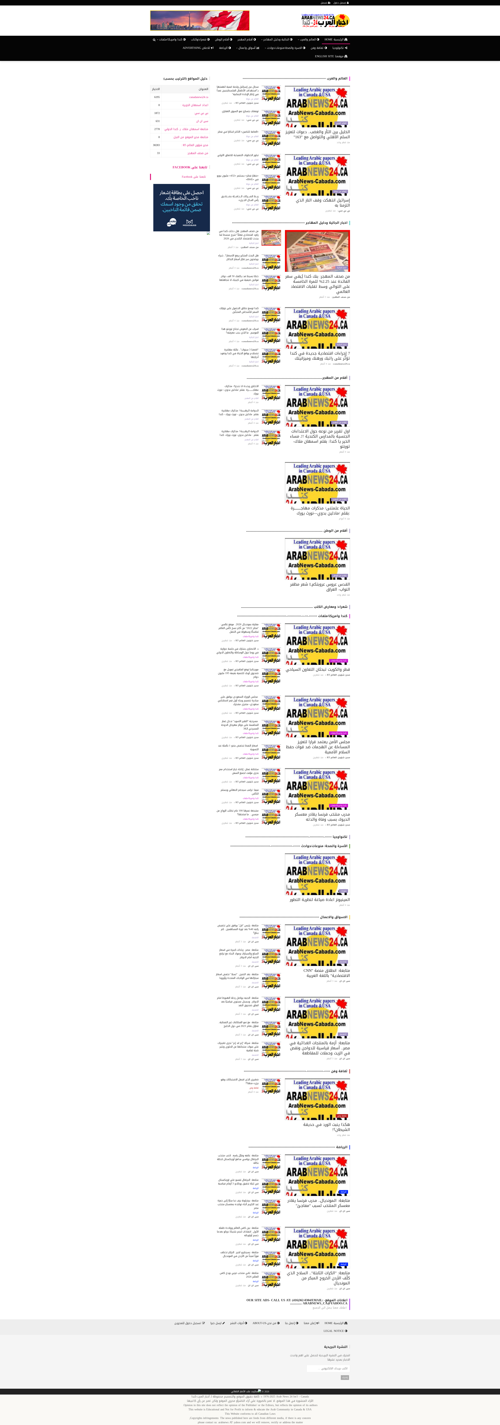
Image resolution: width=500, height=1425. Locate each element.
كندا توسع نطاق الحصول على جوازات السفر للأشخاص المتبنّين (239, 310)
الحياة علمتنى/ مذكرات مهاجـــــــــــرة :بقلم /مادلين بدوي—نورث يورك (320, 510)
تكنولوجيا (338, 48)
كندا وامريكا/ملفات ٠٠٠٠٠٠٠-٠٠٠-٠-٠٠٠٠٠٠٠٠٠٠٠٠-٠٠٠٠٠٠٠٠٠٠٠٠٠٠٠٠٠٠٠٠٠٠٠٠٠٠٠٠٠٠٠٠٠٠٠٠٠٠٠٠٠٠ (292, 616)
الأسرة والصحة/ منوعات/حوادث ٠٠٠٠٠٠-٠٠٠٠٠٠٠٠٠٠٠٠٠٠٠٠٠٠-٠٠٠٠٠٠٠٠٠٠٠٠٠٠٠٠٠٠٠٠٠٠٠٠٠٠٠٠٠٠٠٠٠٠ (288, 846)
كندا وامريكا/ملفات (338, 661)
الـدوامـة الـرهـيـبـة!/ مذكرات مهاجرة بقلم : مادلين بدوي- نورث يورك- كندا (239, 433)
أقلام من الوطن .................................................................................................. (296, 531)
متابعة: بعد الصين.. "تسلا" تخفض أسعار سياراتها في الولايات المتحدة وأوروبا (237, 976)
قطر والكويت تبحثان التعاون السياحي (318, 669)
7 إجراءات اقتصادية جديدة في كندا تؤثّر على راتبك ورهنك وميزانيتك (320, 356)
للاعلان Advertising (197, 48)
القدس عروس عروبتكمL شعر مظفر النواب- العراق (320, 587)
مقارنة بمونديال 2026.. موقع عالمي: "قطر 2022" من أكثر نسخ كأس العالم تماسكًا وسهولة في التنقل (239, 628)
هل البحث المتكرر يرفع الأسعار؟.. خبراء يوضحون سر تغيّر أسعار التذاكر (238, 257)
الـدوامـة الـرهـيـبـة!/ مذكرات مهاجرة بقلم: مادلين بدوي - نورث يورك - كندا (239, 412)
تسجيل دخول (340, 3)
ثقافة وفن (318, 48)
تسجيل (324, 3)
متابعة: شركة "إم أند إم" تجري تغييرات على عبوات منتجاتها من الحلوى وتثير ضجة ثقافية (238, 1047)
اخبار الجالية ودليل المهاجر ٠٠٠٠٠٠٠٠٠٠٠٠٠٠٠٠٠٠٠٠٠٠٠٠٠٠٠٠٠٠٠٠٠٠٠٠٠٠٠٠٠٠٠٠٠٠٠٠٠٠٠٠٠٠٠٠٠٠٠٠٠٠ (289, 223)
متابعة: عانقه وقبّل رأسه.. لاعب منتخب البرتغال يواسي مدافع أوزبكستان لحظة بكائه (238, 1159)
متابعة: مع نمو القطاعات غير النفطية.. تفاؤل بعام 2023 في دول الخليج (238, 1024)
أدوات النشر (237, 1323)
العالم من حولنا (252, 99)
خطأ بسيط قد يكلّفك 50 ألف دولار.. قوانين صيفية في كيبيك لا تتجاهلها (239, 278)
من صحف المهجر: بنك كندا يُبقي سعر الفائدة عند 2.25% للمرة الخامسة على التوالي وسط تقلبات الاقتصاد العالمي (317, 284)
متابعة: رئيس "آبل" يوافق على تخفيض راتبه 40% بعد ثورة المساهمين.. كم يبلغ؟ (238, 929)
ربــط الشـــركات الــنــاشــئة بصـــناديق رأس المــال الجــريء (240, 198)
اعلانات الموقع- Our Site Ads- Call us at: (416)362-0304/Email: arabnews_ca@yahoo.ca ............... (296, 1301)
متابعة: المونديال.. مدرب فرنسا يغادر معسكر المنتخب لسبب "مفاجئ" (319, 1203)
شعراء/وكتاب (199, 39)
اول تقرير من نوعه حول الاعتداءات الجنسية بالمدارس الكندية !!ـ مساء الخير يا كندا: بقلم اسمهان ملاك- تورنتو (320, 438)
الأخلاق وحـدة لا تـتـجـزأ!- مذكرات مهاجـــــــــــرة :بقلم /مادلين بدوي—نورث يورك (238, 390)
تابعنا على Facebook (190, 167)
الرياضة (224, 48)
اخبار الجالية (341, 267)
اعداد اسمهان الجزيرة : (194, 105)
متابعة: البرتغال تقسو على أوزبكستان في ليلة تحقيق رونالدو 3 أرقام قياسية (238, 1181)
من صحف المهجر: (197, 153)
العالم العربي (341, 123)
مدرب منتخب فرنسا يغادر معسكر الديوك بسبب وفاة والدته (322, 817)
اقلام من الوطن (339, 575)
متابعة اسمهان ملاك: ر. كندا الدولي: (186, 129)
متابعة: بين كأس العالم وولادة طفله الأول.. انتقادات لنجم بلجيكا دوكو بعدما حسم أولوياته (238, 1231)
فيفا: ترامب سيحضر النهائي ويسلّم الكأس (240, 791)
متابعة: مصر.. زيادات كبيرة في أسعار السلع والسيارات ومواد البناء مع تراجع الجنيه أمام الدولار (239, 953)
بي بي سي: (201, 113)
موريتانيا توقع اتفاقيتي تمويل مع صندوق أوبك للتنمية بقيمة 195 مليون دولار (238, 673)
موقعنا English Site (330, 56)
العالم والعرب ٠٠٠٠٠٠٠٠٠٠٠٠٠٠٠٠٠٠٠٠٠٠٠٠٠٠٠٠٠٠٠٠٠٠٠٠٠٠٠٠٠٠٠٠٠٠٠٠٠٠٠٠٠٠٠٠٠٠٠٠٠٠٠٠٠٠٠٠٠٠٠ (295, 78)
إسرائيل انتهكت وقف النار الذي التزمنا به (323, 202)
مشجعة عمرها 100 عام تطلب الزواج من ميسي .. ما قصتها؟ (238, 812)
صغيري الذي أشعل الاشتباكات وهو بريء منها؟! (240, 1081)
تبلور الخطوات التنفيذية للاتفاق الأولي (238, 155)
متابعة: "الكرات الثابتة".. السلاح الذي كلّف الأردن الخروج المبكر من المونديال (318, 1278)
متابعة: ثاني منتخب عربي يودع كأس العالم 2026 (239, 1275)
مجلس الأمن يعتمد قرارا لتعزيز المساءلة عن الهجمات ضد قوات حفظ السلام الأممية (318, 747)
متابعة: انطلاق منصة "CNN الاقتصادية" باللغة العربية (327, 973)
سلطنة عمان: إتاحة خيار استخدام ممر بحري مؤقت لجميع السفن (239, 771)
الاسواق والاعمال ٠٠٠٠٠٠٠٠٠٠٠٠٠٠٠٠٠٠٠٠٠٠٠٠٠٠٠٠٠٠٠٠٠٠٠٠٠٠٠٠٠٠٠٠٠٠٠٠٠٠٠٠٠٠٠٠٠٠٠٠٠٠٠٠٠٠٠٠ (293, 917)
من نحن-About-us (265, 1323)
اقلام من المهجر (339, 422)
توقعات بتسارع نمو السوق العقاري (240, 111)
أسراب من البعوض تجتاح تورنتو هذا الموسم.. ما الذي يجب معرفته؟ (240, 330)
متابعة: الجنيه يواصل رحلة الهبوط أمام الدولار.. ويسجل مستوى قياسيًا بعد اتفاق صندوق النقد (238, 1001)
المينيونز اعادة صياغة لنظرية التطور (320, 899)
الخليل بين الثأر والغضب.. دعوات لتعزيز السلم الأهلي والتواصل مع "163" (318, 134)
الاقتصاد (342, 962)
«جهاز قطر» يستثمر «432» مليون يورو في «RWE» (238, 177)
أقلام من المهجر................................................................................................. (297, 378)
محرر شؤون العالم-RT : (194, 145)
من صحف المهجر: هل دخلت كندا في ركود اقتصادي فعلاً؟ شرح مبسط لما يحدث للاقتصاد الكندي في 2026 (239, 235)
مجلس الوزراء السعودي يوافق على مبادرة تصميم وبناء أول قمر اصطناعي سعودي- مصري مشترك (238, 700)
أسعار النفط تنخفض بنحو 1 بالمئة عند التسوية (238, 747)
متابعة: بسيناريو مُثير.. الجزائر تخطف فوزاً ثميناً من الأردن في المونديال (239, 1254)
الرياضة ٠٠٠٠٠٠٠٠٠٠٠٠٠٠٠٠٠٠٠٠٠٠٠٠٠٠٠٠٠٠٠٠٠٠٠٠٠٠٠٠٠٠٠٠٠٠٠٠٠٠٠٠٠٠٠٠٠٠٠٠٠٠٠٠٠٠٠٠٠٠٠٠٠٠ (297, 1147)
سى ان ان (202, 121)
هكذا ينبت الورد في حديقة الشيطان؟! (326, 1127)
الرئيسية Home (335, 39)
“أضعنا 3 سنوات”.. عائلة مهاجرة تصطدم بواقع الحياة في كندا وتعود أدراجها (239, 353)
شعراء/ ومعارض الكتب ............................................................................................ (294, 607)
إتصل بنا (290, 1323)
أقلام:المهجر (246, 39)
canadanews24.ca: (198, 97)
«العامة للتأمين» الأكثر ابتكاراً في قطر (238, 131)
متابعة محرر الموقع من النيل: (190, 137)
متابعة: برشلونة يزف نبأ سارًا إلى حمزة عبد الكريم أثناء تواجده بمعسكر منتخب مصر (238, 1204)
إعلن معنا (310, 1323)
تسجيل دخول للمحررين (188, 1323)
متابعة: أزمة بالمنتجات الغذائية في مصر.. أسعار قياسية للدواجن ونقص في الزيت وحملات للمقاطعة (320, 1048)
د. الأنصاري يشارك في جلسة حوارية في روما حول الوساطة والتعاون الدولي (237, 650)
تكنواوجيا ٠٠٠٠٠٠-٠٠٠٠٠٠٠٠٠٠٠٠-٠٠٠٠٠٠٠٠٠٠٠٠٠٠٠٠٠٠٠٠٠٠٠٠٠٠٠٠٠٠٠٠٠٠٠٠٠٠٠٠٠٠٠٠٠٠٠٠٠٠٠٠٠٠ (296, 837)
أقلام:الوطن (222, 39)
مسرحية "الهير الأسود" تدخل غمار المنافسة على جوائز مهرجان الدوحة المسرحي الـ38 (240, 725)
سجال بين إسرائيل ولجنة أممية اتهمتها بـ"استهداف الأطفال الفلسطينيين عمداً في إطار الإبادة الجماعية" (238, 90)
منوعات (343, 891)
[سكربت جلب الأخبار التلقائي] (246, 1392)
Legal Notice (334, 1331)
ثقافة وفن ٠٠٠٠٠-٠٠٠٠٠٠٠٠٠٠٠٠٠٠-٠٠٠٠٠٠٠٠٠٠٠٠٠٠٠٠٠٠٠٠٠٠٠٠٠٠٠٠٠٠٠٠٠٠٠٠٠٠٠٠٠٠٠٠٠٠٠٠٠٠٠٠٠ (295, 1071)
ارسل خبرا (216, 1323)
